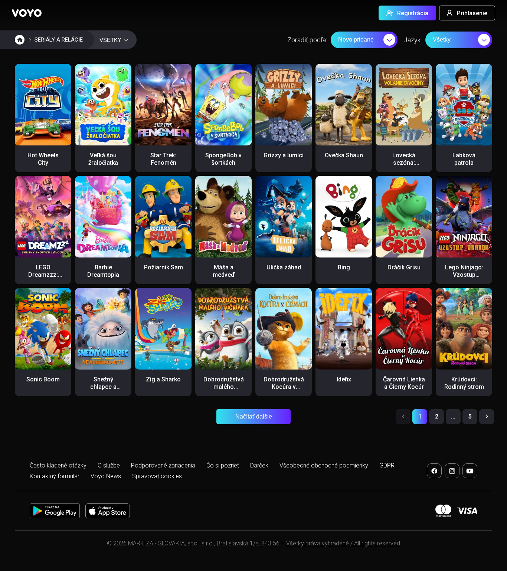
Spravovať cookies (157, 476)
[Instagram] (452, 470)
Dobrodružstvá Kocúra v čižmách (284, 387)
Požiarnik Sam (163, 267)
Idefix (344, 379)
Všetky (442, 39)
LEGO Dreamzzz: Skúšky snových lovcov (43, 282)
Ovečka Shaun (344, 155)
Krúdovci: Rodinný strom (464, 383)
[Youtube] (469, 470)
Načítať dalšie (253, 416)
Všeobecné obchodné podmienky (323, 465)
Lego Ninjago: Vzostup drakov (464, 275)
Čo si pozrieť (222, 465)
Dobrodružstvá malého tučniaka (223, 387)
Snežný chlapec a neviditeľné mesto (103, 390)
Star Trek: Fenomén (163, 159)
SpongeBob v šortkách (223, 159)
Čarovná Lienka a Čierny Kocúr (404, 383)
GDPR (387, 465)
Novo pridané (356, 39)
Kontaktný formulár (54, 476)
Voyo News (106, 476)
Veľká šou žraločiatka (103, 159)
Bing (344, 267)
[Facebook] (434, 470)
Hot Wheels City (43, 159)
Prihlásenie (472, 13)
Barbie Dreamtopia (103, 271)
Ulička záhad (283, 267)
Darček (259, 465)
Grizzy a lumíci (284, 155)
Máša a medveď (224, 271)
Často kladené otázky (58, 465)
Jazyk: (412, 40)
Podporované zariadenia (163, 465)
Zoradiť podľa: (307, 40)
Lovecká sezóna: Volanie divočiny (403, 166)
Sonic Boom (43, 379)
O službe (109, 465)
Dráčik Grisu (404, 267)
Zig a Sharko (163, 379)
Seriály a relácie (59, 39)
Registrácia (412, 13)
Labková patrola (463, 159)
